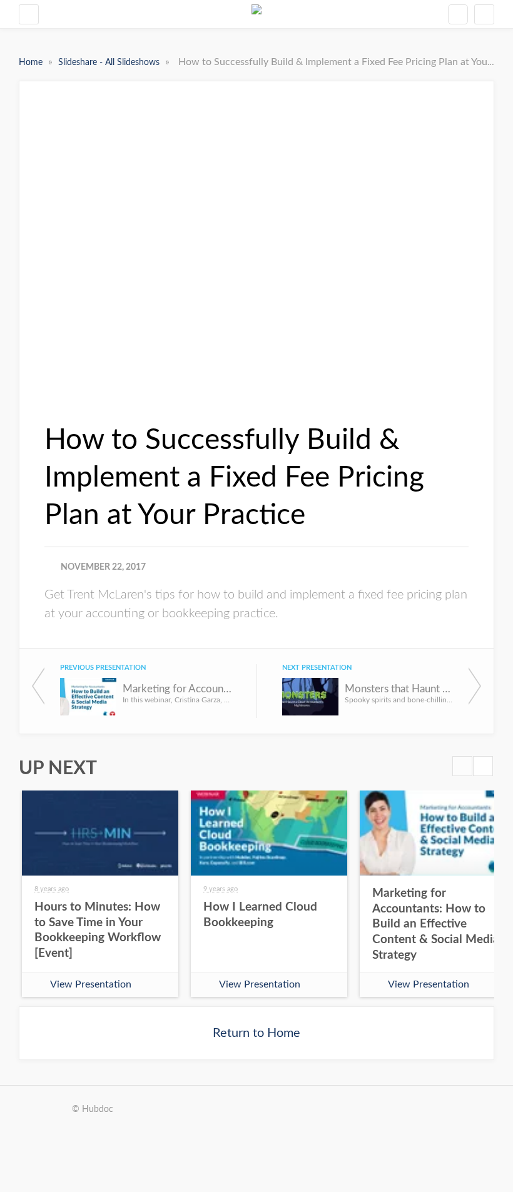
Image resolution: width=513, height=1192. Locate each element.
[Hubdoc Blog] (256, 14)
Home (32, 62)
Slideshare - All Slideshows (110, 62)
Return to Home (256, 1033)
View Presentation (90, 984)
